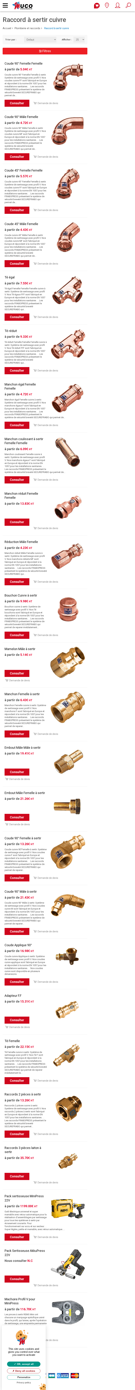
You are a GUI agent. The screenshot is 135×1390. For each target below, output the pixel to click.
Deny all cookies (25, 1370)
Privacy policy (24, 1382)
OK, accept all (25, 1364)
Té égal (10, 277)
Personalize (23, 1377)
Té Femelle (12, 1041)
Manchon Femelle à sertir (22, 694)
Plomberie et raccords (27, 28)
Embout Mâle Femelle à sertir (25, 793)
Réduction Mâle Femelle (21, 542)
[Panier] (97, 5)
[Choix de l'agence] (106, 6)
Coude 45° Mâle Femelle (21, 224)
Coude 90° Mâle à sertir (21, 891)
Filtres (46, 51)
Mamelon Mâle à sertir (20, 649)
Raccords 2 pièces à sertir (23, 1094)
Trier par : (11, 39)
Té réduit (11, 331)
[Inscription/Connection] (117, 6)
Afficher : (65, 39)
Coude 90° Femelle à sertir (23, 838)
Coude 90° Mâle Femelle (21, 117)
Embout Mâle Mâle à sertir (23, 747)
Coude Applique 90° (18, 945)
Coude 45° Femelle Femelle (24, 170)
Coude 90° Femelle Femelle (24, 63)
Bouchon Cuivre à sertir (21, 595)
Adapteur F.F (13, 995)
